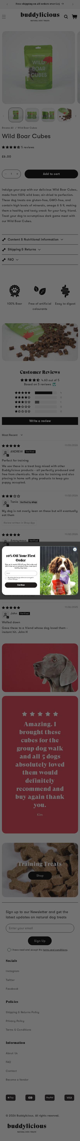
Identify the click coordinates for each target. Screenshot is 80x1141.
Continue (20, 585)
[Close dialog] (75, 549)
